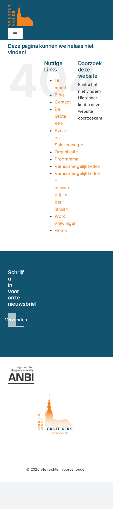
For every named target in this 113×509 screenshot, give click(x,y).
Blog (59, 94)
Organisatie (66, 151)
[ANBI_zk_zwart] (21, 368)
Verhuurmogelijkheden (77, 166)
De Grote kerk (60, 116)
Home (61, 230)
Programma (66, 159)
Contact (63, 102)
